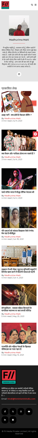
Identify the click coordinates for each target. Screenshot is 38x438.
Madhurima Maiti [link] (12, 118)
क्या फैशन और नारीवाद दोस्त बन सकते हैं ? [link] (18, 153)
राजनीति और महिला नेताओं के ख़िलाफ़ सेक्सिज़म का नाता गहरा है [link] (16, 347)
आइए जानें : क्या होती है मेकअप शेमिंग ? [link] (17, 115)
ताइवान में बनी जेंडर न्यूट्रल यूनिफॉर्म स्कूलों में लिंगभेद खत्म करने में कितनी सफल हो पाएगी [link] (19, 270)
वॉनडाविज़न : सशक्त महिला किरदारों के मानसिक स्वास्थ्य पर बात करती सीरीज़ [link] (17, 309)
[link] (35, 134)
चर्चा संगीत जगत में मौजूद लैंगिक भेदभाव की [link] (18, 192)
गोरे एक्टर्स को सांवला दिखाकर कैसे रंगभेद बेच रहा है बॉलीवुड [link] (18, 232)
